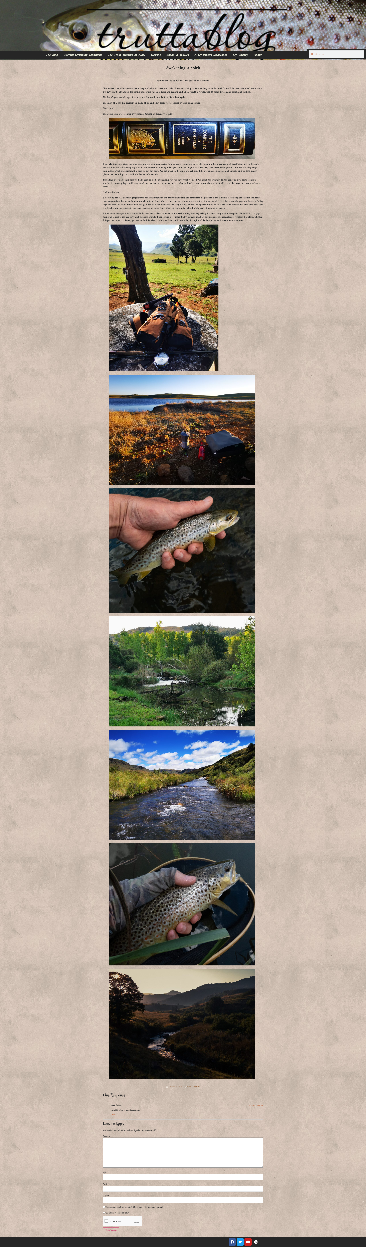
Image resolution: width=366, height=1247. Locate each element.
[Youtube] (248, 1242)
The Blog (52, 55)
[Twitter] (240, 1242)
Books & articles (177, 55)
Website (106, 1196)
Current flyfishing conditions (82, 55)
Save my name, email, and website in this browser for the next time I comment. (134, 1207)
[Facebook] (232, 1242)
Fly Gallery (240, 55)
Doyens (156, 55)
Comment (107, 1136)
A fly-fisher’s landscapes (210, 55)
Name (106, 1172)
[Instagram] (255, 1242)
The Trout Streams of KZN (126, 55)
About (257, 55)
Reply (113, 1114)
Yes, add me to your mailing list (117, 1213)
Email (105, 1184)
